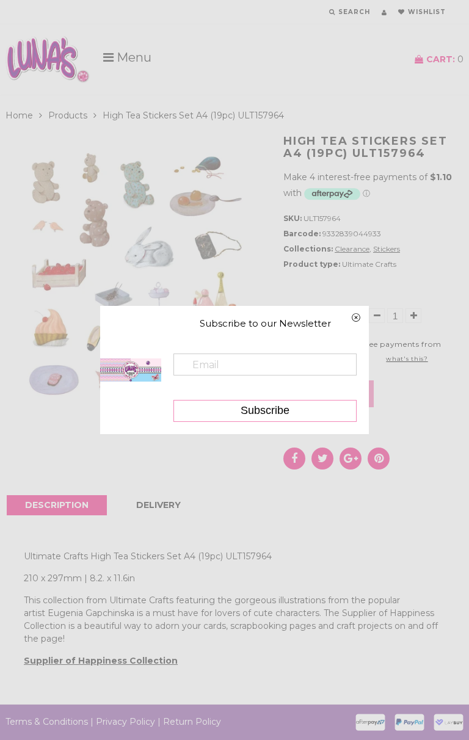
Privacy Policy (125, 721)
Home (19, 115)
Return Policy (192, 721)
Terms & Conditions (46, 721)
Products (67, 115)
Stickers (386, 248)
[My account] (384, 12)
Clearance (352, 248)
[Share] (294, 459)
